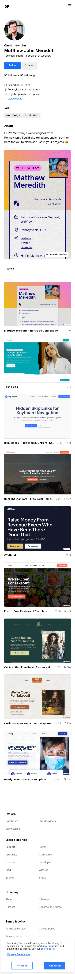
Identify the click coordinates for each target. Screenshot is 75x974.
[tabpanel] (37, 530)
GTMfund (10, 555)
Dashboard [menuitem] (12, 821)
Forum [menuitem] (42, 847)
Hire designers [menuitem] (47, 821)
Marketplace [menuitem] (13, 828)
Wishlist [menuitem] (43, 870)
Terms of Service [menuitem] (16, 928)
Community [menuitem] (45, 854)
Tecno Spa (11, 386)
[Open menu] (70, 6)
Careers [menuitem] (10, 907)
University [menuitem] (11, 854)
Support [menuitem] (10, 847)
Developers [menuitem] (45, 862)
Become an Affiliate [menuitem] (50, 907)
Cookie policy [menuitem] (47, 928)
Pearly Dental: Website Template (25, 779)
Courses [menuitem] (10, 862)
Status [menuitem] (42, 877)
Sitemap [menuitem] (44, 899)
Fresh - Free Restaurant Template (25, 611)
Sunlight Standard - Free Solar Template (28, 499)
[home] (7, 7)
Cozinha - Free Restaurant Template (27, 723)
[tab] (10, 269)
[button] (12, 65)
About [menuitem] (9, 899)
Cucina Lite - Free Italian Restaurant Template (28, 667)
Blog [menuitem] (8, 870)
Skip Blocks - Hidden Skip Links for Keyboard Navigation (29, 443)
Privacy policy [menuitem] (14, 936)
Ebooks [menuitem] (10, 877)
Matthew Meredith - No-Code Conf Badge (31, 330)
